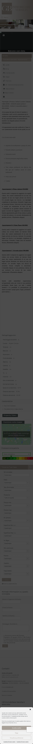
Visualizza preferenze (16, 738)
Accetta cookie (16, 728)
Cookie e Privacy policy (9, 741)
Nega (16, 733)
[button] (30, 709)
